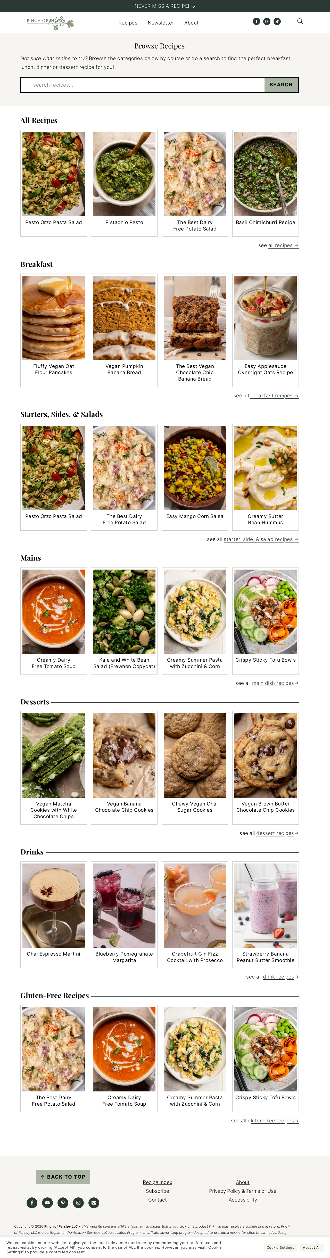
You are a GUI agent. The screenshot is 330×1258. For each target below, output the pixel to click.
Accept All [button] (311, 1247)
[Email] (93, 1202)
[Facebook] (32, 1202)
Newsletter (161, 23)
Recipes (128, 23)
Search (281, 85)
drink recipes (278, 977)
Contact (157, 1200)
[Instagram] (78, 1202)
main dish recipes (273, 683)
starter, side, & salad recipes (258, 539)
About (191, 23)
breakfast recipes (271, 396)
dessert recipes (275, 833)
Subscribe (157, 1191)
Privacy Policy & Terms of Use (242, 1191)
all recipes (280, 245)
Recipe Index (157, 1182)
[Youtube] (47, 1202)
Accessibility (243, 1200)
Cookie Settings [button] (280, 1247)
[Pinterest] (62, 1202)
